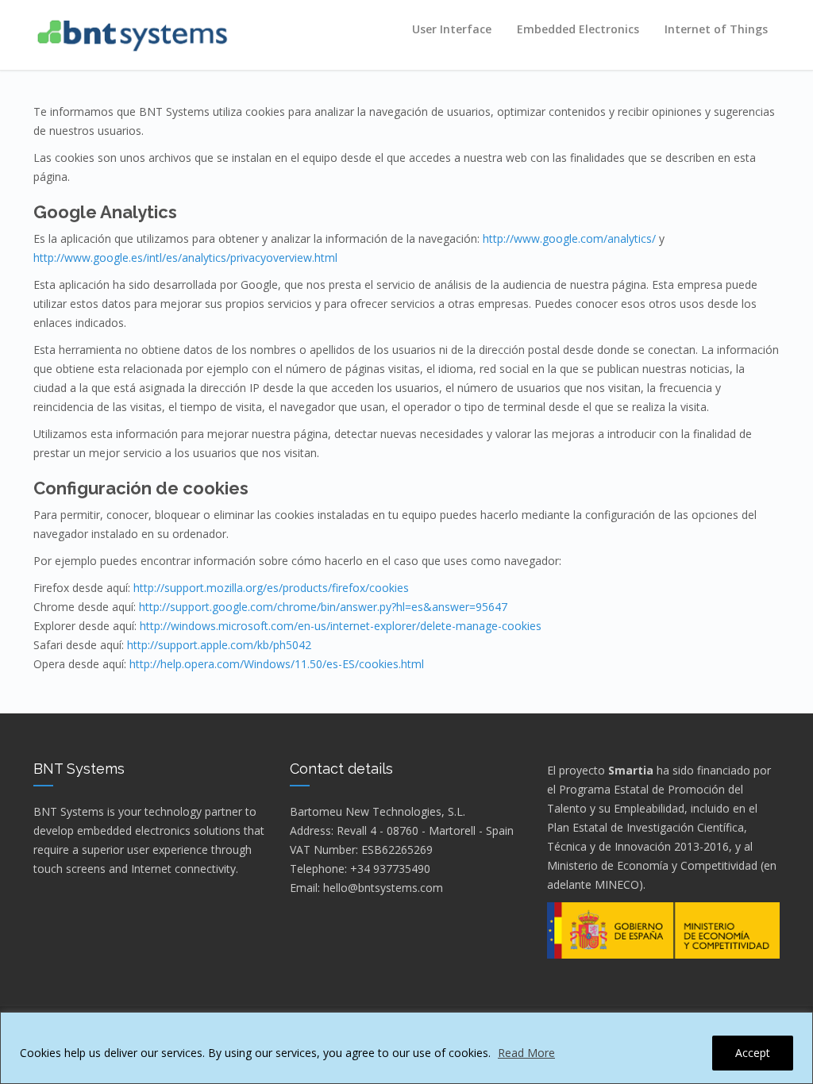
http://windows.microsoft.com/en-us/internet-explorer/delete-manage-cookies (340, 625)
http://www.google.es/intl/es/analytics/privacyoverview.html (185, 257)
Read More (526, 1052)
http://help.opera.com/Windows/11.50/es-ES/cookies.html (276, 663)
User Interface (451, 29)
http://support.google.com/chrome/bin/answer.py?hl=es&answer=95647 (323, 606)
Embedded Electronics (578, 29)
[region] (406, 1048)
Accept (752, 1052)
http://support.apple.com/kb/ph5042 (219, 644)
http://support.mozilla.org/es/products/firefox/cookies (271, 587)
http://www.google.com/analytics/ (569, 238)
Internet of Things (716, 29)
